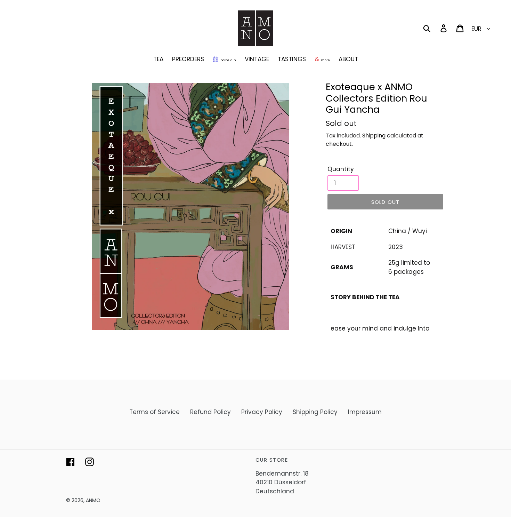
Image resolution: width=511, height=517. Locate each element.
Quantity (340, 169)
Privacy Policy (261, 412)
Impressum (365, 412)
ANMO (93, 500)
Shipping (374, 136)
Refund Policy (210, 412)
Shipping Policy (315, 412)
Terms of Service (154, 412)
